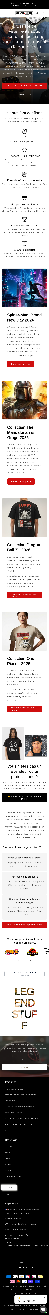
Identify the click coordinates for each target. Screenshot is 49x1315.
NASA (7, 1194)
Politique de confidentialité (18, 1124)
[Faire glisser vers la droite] (30, 960)
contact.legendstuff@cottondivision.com (27, 1245)
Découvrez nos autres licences (24, 973)
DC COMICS (11, 1147)
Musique (9, 1188)
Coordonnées (16, 1309)
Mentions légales (13, 1112)
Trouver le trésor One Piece (22, 708)
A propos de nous (14, 1089)
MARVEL (8, 1153)
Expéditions (11, 1100)
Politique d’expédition (30, 1289)
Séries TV (9, 1164)
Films (7, 1158)
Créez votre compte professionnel (24, 924)
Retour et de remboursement (20, 1106)
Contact (9, 1130)
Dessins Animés (13, 1176)
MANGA (8, 1170)
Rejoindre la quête (21, 481)
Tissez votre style (20, 364)
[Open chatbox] (43, 1309)
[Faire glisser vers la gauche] (19, 960)
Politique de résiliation (32, 1309)
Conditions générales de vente (20, 1095)
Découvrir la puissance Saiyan (23, 595)
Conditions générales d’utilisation (22, 1118)
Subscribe (24, 1067)
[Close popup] (44, 1297)
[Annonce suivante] (44, 4)
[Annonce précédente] (5, 4)
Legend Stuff (15, 1286)
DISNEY (8, 1182)
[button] (5, 13)
